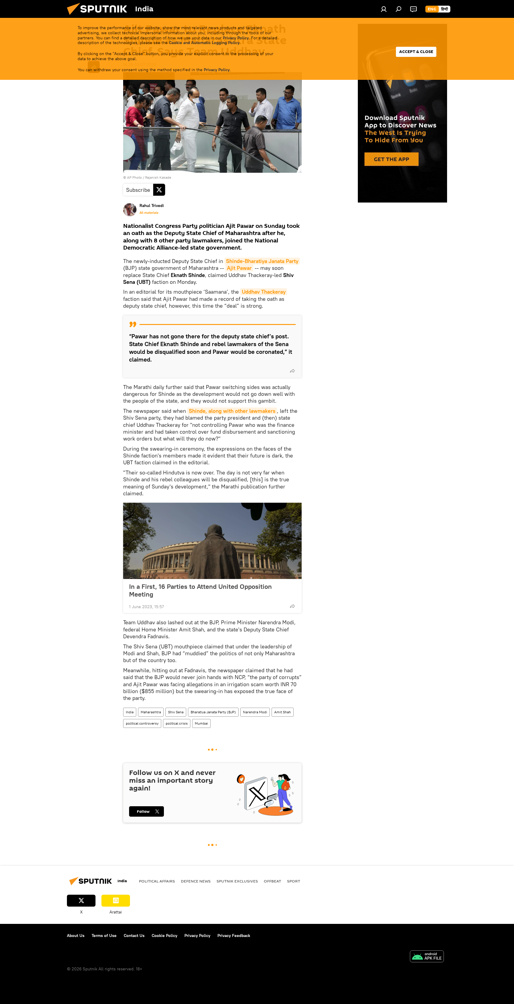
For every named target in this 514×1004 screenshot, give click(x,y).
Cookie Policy (164, 935)
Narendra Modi (255, 712)
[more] (292, 371)
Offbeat (272, 881)
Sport (293, 881)
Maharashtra (151, 712)
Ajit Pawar (239, 267)
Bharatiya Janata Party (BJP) (213, 712)
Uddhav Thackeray (264, 291)
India (130, 712)
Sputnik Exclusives (237, 881)
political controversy (142, 723)
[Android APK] (427, 957)
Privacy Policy (236, 38)
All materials (149, 213)
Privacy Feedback (233, 935)
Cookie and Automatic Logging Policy (204, 42)
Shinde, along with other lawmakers (232, 410)
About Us (75, 935)
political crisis (177, 723)
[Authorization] (384, 9)
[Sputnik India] (99, 16)
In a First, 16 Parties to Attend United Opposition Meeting (200, 590)
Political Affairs (157, 881)
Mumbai (201, 723)
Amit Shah (282, 712)
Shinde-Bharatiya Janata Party (262, 261)
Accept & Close (416, 52)
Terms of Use (104, 935)
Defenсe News (196, 881)
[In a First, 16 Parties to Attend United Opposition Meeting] (212, 541)
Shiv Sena (176, 712)
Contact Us (134, 935)
